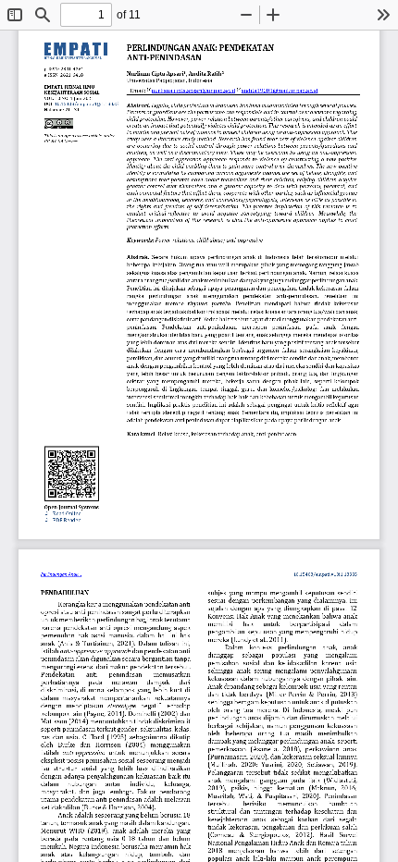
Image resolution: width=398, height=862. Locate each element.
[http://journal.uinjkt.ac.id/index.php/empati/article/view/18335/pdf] (66, 520)
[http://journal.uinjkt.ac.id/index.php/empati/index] (81, 87)
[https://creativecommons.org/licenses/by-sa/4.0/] (59, 123)
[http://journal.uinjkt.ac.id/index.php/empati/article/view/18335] (66, 514)
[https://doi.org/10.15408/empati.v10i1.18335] (86, 103)
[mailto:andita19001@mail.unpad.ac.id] (279, 90)
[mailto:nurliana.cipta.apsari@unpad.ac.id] (193, 90)
